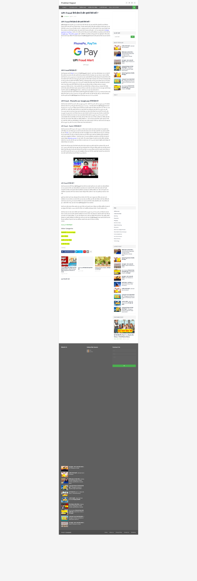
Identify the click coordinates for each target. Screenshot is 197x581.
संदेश (90, 350)
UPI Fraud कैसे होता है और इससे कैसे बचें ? (85, 268)
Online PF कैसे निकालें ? (67, 225)
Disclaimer (133, 532)
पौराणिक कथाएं (116, 211)
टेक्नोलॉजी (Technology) (68, 232)
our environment (118, 236)
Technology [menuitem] (73, 7)
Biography (116, 218)
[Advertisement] (121, 20)
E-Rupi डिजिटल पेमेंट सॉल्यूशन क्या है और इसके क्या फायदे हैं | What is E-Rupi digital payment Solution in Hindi (68, 270)
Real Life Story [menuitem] (114, 7)
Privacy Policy (119, 532)
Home (106, 532)
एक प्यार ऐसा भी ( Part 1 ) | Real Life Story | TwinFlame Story (124, 336)
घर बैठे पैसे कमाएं (65, 244)
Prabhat (67, 16)
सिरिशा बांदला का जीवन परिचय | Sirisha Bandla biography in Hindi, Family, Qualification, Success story (128, 54)
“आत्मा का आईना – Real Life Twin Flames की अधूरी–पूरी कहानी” (127, 303)
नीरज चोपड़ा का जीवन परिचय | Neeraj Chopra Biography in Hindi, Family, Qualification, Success (76, 506)
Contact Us (126, 532)
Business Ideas (117, 222)
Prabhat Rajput (68, 3)
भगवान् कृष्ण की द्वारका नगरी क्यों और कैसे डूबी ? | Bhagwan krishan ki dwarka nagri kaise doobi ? (127, 68)
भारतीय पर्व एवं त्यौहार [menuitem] (92, 7)
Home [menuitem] (64, 7)
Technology (116, 241)
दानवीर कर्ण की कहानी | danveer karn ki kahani (128, 46)
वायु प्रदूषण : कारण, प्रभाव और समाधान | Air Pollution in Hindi (127, 278)
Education (116, 227)
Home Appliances (118, 234)
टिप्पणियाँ (91, 352)
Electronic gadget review (119, 229)
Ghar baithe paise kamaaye (120, 232)
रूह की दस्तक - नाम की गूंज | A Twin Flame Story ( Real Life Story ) (127, 284)
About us (112, 532)
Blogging (116, 220)
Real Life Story (117, 238)
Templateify (68, 532)
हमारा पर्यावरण (64, 236)
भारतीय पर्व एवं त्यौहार (66, 240)
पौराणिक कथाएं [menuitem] (83, 7)
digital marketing (118, 225)
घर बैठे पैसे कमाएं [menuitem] (103, 7)
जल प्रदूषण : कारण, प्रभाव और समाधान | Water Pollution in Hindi (128, 62)
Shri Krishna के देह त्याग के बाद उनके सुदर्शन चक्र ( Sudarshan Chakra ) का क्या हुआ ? (128, 87)
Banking (63, 247)
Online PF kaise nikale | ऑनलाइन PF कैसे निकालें (102, 268)
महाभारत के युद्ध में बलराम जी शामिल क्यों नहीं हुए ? (128, 73)
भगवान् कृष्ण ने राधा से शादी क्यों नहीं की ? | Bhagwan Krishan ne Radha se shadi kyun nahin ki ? (128, 81)
